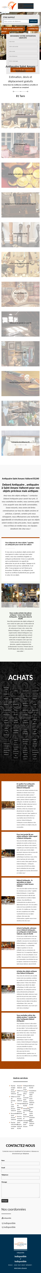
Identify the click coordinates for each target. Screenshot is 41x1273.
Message (4, 1182)
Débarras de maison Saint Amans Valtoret (18, 1096)
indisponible (29, 5)
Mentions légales (20, 1268)
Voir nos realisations (13, 29)
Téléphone (4, 1175)
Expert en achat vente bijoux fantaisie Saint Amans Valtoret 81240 (30, 1116)
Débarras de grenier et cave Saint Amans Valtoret (12, 1103)
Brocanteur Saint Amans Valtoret (12, 1116)
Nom (3, 1160)
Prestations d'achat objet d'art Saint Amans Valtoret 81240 (30, 1098)
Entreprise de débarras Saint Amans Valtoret (18, 1108)
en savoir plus (20, 127)
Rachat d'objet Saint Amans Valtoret (12, 1090)
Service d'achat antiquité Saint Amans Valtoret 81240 (18, 1122)
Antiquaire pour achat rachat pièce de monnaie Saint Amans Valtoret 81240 (24, 1096)
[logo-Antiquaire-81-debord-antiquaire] (4, 6)
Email (3, 1168)
